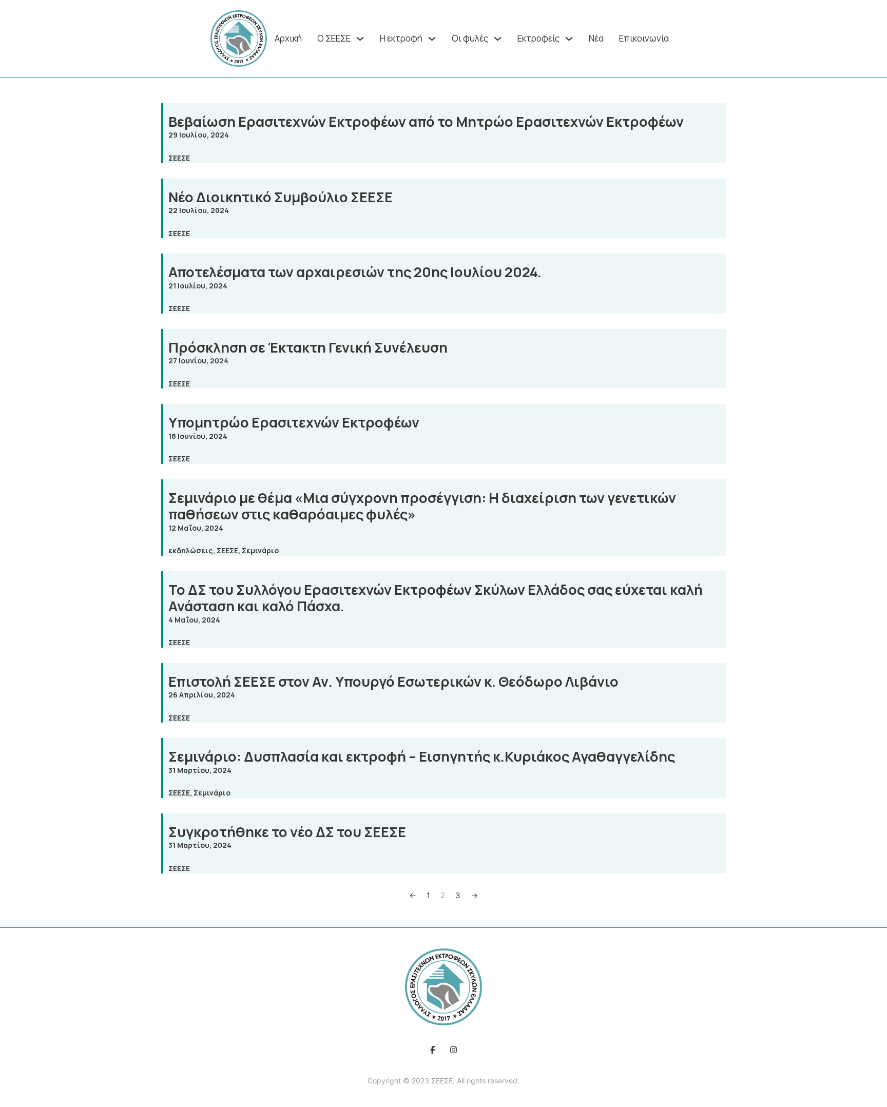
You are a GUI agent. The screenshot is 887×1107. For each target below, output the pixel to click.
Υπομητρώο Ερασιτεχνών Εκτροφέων (293, 422)
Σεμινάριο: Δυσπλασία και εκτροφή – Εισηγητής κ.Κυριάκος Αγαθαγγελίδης (421, 756)
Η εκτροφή (401, 38)
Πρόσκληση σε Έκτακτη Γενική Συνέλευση (308, 347)
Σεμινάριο (260, 550)
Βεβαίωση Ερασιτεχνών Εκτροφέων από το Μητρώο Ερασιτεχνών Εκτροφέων (426, 121)
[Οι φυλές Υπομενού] (497, 38)
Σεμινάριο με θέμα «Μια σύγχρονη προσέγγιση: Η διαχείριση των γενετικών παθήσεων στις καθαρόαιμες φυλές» (422, 505)
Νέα (596, 38)
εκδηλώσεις (190, 550)
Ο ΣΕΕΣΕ (334, 38)
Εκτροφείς (538, 38)
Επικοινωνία (644, 38)
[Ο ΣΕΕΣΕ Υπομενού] (360, 38)
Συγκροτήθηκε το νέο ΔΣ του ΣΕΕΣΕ (287, 831)
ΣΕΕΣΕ (179, 158)
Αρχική (288, 38)
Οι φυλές (470, 38)
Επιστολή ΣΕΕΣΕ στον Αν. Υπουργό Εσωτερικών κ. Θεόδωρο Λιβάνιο (393, 681)
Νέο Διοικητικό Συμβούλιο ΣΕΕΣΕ (280, 196)
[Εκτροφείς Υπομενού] (569, 38)
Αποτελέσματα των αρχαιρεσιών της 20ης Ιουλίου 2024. (355, 271)
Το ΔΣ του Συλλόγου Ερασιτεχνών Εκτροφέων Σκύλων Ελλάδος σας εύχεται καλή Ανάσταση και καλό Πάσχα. (435, 597)
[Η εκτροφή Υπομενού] (432, 38)
